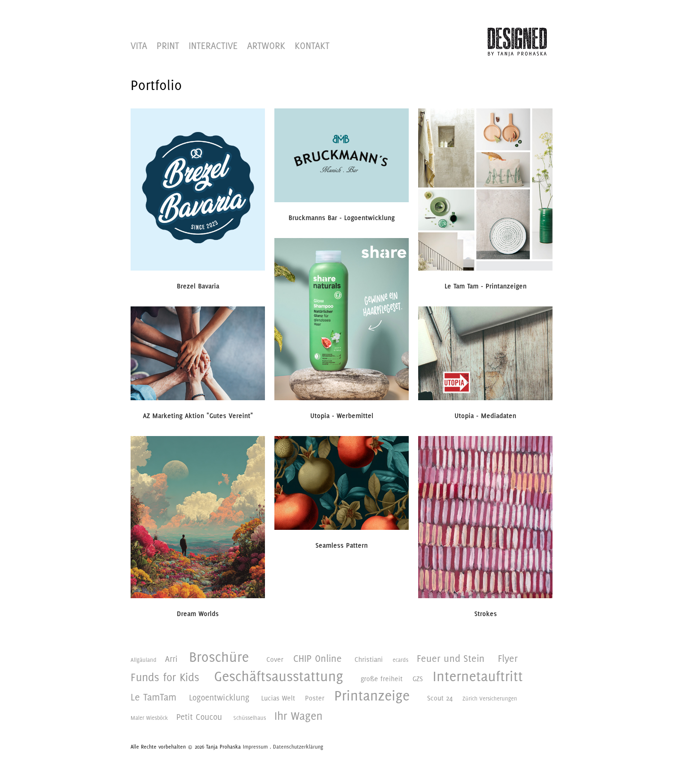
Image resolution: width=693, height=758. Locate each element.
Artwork (266, 45)
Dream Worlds (198, 614)
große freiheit (382, 679)
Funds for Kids (165, 677)
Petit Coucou (199, 717)
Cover (274, 659)
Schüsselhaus (249, 718)
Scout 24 (440, 698)
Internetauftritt (478, 676)
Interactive (213, 45)
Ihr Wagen (298, 715)
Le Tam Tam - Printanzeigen (486, 286)
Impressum (255, 746)
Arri (171, 659)
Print (168, 45)
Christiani (369, 659)
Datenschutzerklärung (298, 746)
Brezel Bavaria (198, 286)
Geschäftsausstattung (278, 676)
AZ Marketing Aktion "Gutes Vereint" (198, 416)
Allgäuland (144, 660)
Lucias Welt (278, 698)
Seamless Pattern (341, 545)
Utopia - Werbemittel (341, 416)
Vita (139, 45)
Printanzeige (372, 696)
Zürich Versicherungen (489, 698)
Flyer (508, 658)
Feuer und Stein (451, 658)
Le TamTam (153, 697)
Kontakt (312, 45)
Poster (314, 698)
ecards (400, 660)
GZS (417, 679)
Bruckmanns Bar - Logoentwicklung (342, 218)
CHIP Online (317, 658)
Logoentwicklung (219, 697)
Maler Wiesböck (149, 718)
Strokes (485, 614)
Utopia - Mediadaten (485, 416)
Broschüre (219, 657)
